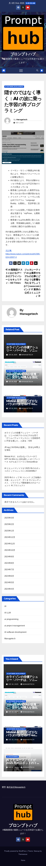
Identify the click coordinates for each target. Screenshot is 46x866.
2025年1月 (9, 531)
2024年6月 (9, 576)
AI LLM (7, 613)
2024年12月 (9, 537)
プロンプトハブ (23, 54)
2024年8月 (9, 563)
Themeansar (22, 854)
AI (5, 606)
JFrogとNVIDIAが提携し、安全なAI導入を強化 (22, 375)
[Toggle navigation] (21, 70)
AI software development (14, 86)
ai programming (11, 619)
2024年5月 (9, 582)
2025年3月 (9, 518)
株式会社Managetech (16, 787)
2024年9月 (9, 557)
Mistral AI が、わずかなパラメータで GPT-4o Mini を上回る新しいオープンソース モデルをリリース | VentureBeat (22, 459)
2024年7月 (9, 569)
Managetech (21, 119)
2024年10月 (9, 550)
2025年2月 (9, 524)
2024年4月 (9, 589)
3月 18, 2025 (13, 684)
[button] (37, 70)
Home (23, 860)
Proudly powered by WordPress (15, 851)
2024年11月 (9, 544)
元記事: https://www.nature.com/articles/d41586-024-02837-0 (23, 254)
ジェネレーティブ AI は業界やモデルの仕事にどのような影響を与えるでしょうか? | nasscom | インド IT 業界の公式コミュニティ (31, 282)
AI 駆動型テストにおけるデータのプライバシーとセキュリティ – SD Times (14, 276)
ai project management (14, 626)
